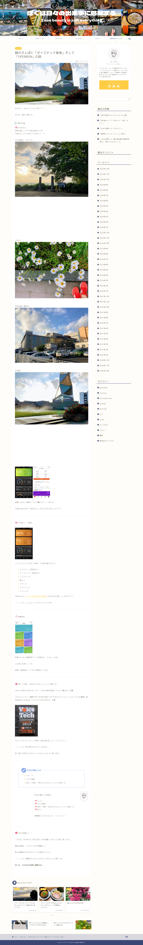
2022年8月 (104, 254)
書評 (101, 435)
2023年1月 (104, 227)
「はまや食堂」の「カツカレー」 (111, 128)
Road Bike (104, 388)
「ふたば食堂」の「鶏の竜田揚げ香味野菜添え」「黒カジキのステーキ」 (114, 140)
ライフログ (104, 425)
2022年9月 (104, 249)
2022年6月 (104, 264)
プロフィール (39, 38)
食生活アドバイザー (116, 39)
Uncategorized (106, 398)
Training (59, 38)
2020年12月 (104, 360)
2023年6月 (104, 201)
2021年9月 (104, 312)
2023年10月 (104, 179)
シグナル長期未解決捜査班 (36, 596)
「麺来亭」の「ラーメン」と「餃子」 (113, 134)
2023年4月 (104, 211)
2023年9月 (104, 185)
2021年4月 (104, 339)
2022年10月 (104, 243)
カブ (101, 414)
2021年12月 (104, 296)
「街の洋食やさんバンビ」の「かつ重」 (114, 115)
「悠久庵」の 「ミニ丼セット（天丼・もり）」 (114, 121)
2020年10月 (104, 371)
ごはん (102, 419)
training (103, 393)
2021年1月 (104, 355)
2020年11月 (104, 365)
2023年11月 (104, 174)
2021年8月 (104, 318)
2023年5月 (104, 206)
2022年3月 (104, 280)
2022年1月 (104, 291)
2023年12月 (104, 169)
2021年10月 (104, 307)
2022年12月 (104, 233)
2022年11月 (104, 238)
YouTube (79, 38)
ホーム (21, 38)
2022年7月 (104, 259)
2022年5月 (104, 270)
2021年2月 (104, 349)
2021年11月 (104, 302)
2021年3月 (104, 344)
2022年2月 (104, 286)
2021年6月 (104, 328)
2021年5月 (104, 334)
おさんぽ (18, 48)
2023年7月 (104, 195)
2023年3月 (104, 217)
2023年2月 (104, 222)
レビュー (98, 38)
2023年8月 (104, 190)
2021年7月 (104, 323)
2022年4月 (104, 275)
